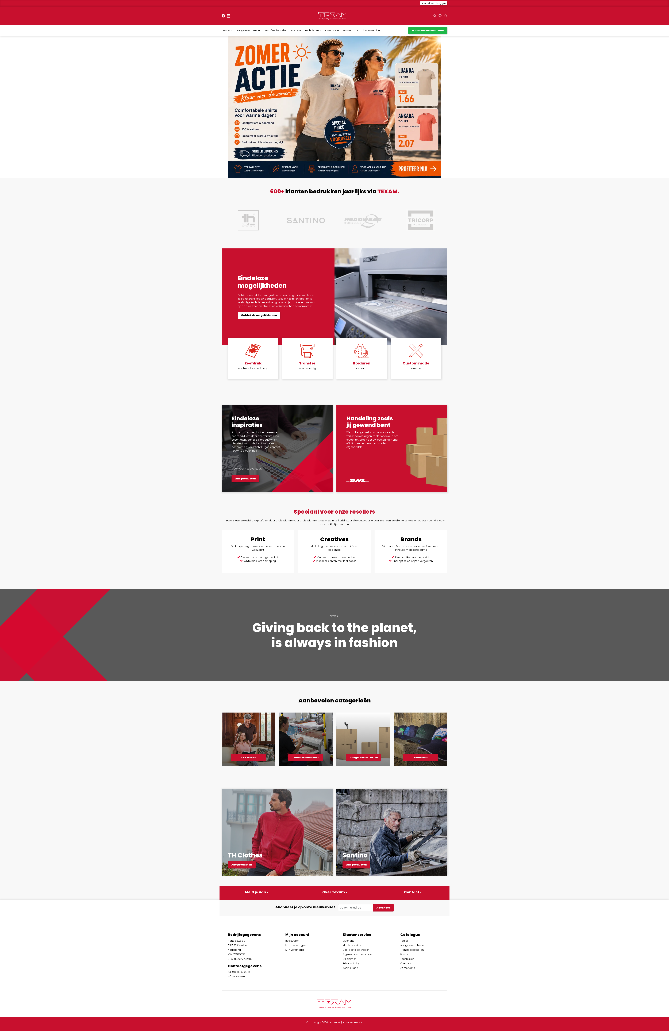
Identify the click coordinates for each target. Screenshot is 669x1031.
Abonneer (383, 907)
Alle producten (245, 478)
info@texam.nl (236, 976)
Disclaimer (349, 959)
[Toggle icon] (435, 15)
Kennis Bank (350, 968)
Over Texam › (334, 892)
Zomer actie (350, 30)
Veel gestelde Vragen (356, 950)
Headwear (420, 757)
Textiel (404, 940)
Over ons (348, 940)
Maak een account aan (428, 30)
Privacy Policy (351, 963)
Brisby (404, 954)
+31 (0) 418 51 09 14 (239, 972)
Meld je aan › (256, 892)
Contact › (412, 892)
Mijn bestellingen (295, 945)
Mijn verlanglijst (294, 950)
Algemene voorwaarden (358, 954)
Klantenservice (371, 30)
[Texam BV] (332, 16)
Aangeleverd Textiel (248, 30)
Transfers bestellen (275, 30)
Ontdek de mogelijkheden (259, 315)
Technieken (407, 959)
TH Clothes (248, 757)
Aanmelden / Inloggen (433, 3)
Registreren (292, 940)
